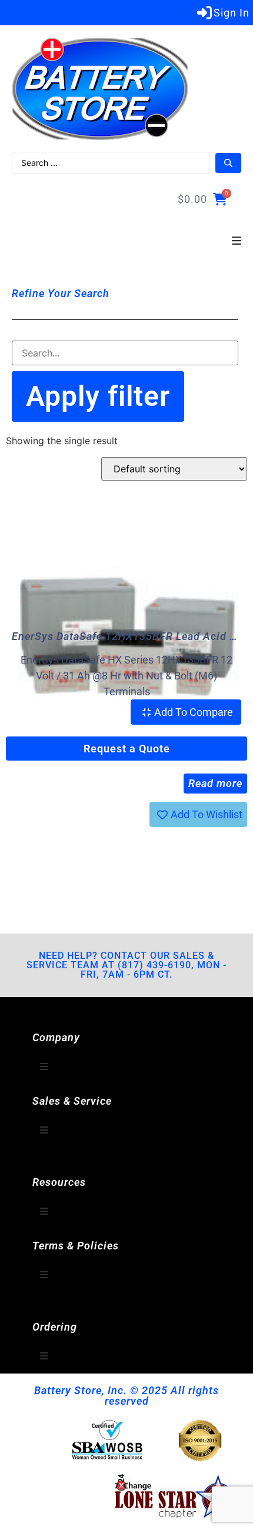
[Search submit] (228, 163)
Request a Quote (127, 748)
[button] (236, 241)
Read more (215, 783)
